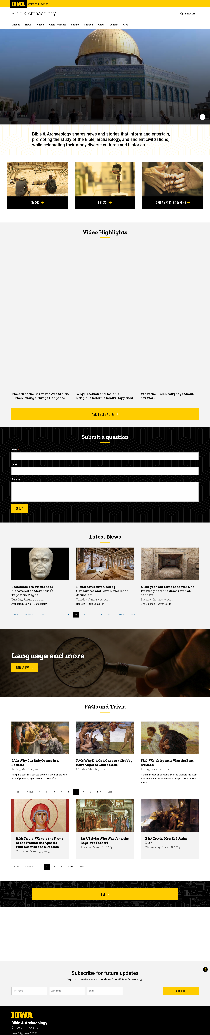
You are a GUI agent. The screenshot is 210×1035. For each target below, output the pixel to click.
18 (102, 615)
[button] (188, 13)
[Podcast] (105, 179)
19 (110, 615)
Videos (40, 24)
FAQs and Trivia (105, 706)
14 (69, 615)
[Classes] (37, 179)
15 (77, 616)
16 (85, 615)
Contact (114, 24)
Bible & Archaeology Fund (170, 202)
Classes (15, 24)
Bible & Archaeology (33, 13)
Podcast (103, 202)
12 (52, 615)
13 (60, 615)
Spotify (75, 24)
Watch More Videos (102, 414)
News (28, 24)
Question (16, 479)
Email (14, 464)
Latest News (105, 536)
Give (125, 24)
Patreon (88, 24)
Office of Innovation (38, 4)
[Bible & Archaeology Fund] (172, 179)
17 (93, 615)
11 (44, 615)
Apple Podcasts (57, 24)
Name (14, 450)
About (101, 24)
